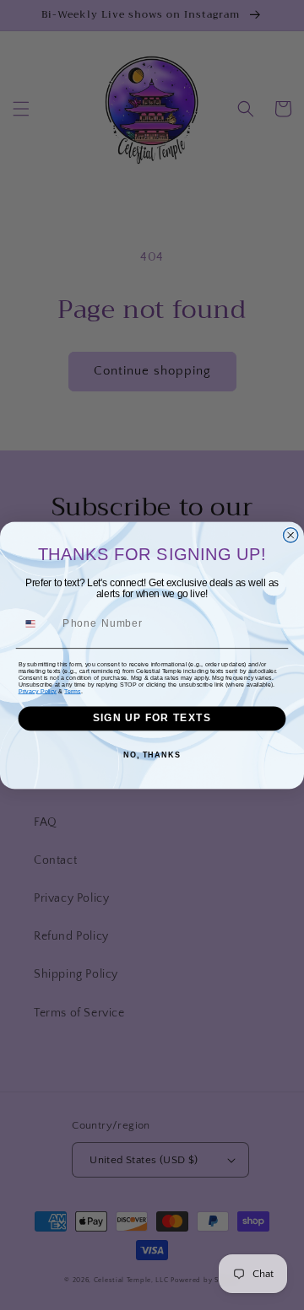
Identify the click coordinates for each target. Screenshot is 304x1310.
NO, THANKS (152, 755)
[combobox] (38, 623)
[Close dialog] (291, 534)
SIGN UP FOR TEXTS (152, 718)
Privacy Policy (38, 690)
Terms (72, 690)
